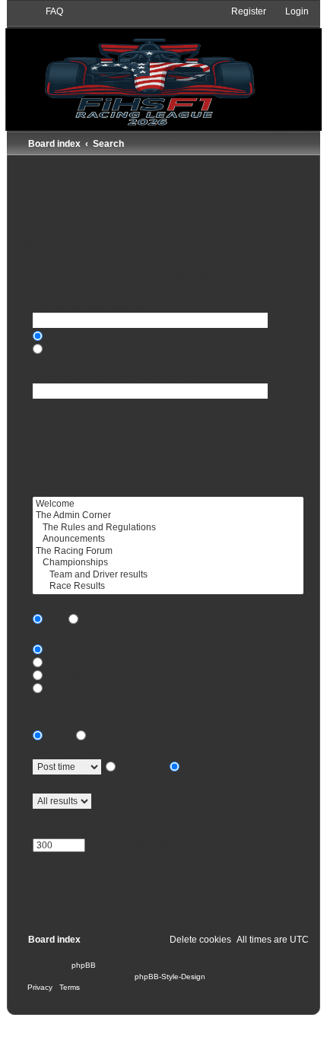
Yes (53, 618)
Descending (208, 766)
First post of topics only (93, 687)
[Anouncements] (168, 539)
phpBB (83, 965)
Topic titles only (77, 675)
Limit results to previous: (87, 788)
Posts (57, 734)
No (88, 618)
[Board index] (163, 68)
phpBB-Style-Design (170, 976)
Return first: (59, 822)
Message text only (83, 662)
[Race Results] (168, 587)
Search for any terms (88, 348)
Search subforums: (74, 608)
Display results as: (73, 723)
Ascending (141, 766)
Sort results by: (66, 754)
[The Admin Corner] (168, 516)
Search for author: (72, 367)
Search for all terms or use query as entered (136, 335)
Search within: (63, 637)
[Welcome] (168, 504)
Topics (102, 734)
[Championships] (168, 563)
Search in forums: (71, 459)
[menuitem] (47, 11)
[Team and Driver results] (168, 575)
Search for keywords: (79, 264)
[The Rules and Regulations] (168, 528)
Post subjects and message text (111, 648)
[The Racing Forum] (168, 552)
